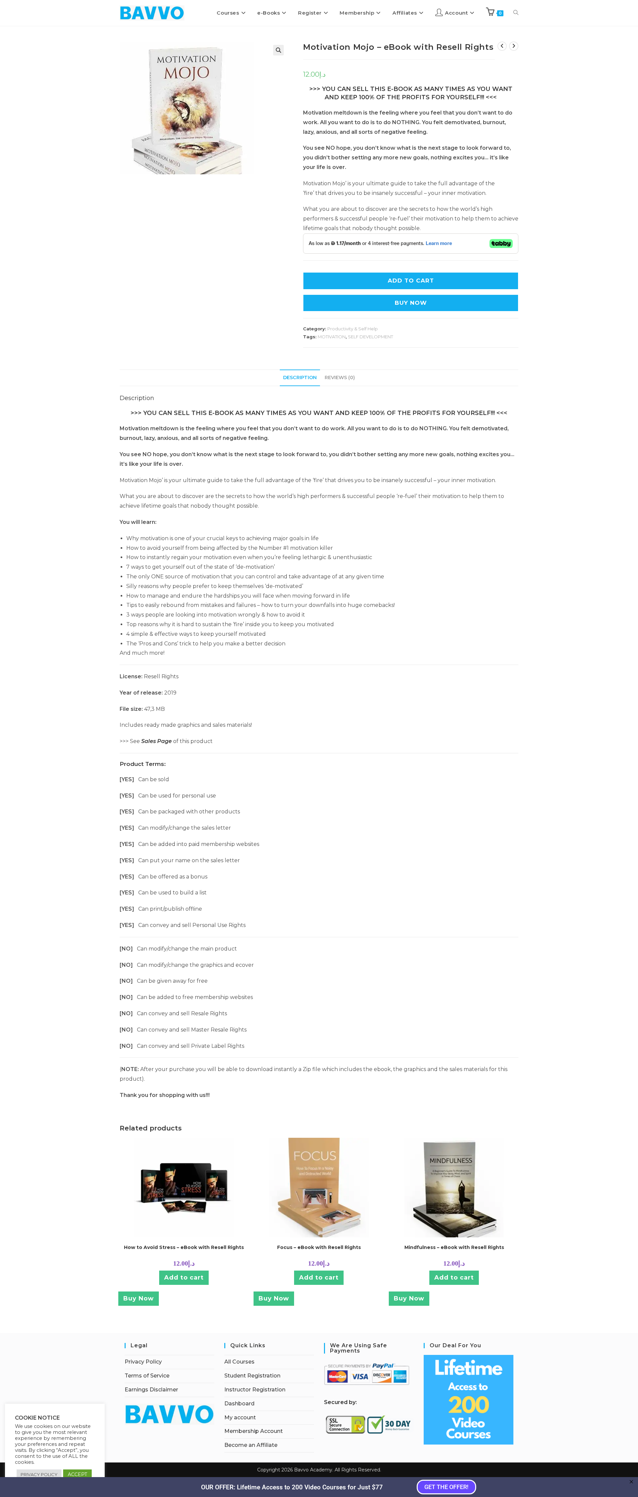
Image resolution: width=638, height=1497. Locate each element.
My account (240, 1417)
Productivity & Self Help (352, 328)
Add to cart (184, 1277)
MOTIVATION (332, 336)
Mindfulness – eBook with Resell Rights (454, 1247)
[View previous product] (502, 46)
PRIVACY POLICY (39, 1474)
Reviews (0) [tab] (340, 377)
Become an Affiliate (250, 1445)
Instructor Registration (254, 1389)
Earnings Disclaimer (151, 1389)
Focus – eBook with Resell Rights (319, 1247)
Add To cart (411, 280)
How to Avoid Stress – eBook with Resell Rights (184, 1247)
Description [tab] (300, 377)
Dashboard (239, 1403)
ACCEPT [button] (77, 1474)
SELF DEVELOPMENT (370, 336)
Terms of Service (147, 1375)
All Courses (239, 1362)
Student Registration (252, 1375)
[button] (278, 50)
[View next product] (513, 46)
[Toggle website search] (515, 13)
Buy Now (411, 302)
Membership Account (253, 1431)
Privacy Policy (143, 1362)
